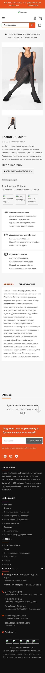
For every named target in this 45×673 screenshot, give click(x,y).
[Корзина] (40, 18)
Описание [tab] (9, 284)
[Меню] (3, 18)
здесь (24, 245)
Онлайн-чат (10, 606)
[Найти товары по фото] (39, 25)
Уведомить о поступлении (18, 171)
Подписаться (34, 441)
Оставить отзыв (18, 142)
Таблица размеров (9, 180)
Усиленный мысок (21, 189)
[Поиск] (32, 25)
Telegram (21, 606)
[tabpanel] (22, 324)
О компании (8, 467)
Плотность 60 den (15, 186)
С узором (35, 189)
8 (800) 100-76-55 (14, 3)
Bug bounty (10, 632)
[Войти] (35, 18)
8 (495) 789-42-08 (33, 3)
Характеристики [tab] (27, 284)
